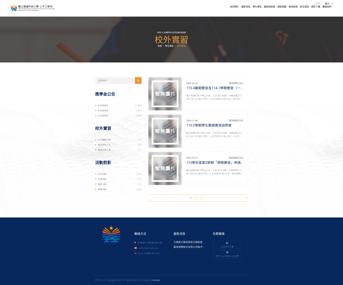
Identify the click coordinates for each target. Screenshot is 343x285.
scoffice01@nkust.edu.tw (148, 248)
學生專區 (257, 6)
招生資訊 (304, 6)
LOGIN (317, 3)
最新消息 (245, 6)
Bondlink (156, 280)
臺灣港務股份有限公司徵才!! (189, 247)
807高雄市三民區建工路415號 (150, 242)
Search (138, 80)
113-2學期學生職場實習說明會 (209, 125)
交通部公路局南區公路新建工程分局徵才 (195, 242)
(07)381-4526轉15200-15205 (149, 253)
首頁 (160, 46)
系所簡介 (234, 6)
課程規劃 (281, 6)
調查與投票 (269, 6)
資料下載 (315, 6)
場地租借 (293, 6)
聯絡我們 (326, 6)
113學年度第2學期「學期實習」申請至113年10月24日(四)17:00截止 (237, 163)
